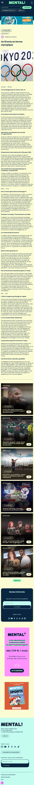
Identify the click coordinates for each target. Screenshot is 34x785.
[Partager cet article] (2, 783)
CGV (2, 779)
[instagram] (9, 618)
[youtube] (12, 618)
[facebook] (14, 618)
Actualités (6, 30)
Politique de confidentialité (8, 774)
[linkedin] (19, 618)
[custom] (22, 618)
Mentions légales (5, 777)
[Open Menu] (2, 2)
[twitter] (17, 618)
